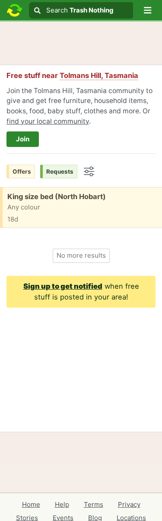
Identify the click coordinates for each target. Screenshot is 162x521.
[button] (148, 10)
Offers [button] (22, 171)
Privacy (129, 504)
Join (22, 139)
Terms (93, 504)
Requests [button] (59, 171)
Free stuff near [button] (72, 75)
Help (62, 504)
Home (31, 504)
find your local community (47, 121)
